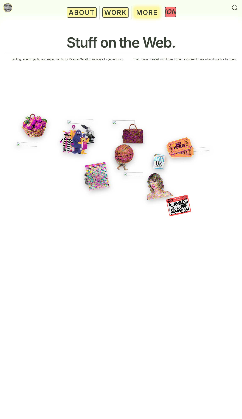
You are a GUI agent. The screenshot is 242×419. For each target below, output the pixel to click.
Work (115, 12)
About (82, 12)
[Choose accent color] (234, 7)
